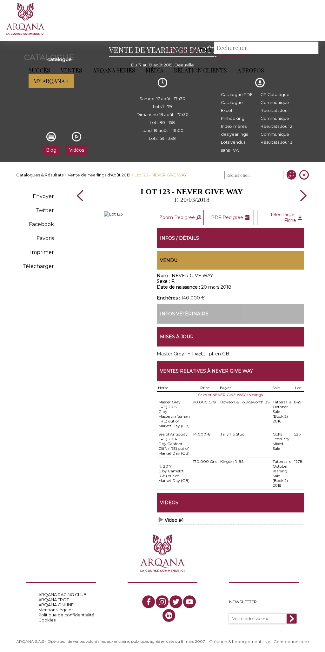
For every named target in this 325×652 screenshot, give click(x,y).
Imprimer (42, 252)
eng (205, 50)
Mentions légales (55, 609)
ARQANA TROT (53, 599)
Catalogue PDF (237, 94)
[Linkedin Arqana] (168, 615)
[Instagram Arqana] (162, 601)
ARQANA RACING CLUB (62, 594)
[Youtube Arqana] (189, 601)
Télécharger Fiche (283, 217)
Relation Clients (200, 70)
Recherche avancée (230, 57)
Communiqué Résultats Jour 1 (276, 106)
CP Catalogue (275, 94)
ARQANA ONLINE (56, 604)
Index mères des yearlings (234, 130)
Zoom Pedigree (177, 217)
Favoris (45, 238)
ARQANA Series (114, 70)
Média (154, 70)
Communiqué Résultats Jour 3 (277, 138)
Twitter (45, 210)
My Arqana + (51, 81)
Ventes (71, 70)
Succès (39, 70)
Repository (182, 50)
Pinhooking (232, 118)
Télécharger (38, 266)
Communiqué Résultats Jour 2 (276, 122)
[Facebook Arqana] (148, 601)
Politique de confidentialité (66, 614)
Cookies (47, 619)
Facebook (41, 224)
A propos (250, 70)
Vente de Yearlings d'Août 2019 (99, 174)
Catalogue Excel (232, 106)
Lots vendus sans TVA (233, 146)
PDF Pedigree (227, 217)
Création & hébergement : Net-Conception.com (259, 641)
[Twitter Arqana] (175, 601)
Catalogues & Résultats (39, 174)
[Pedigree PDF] (113, 213)
